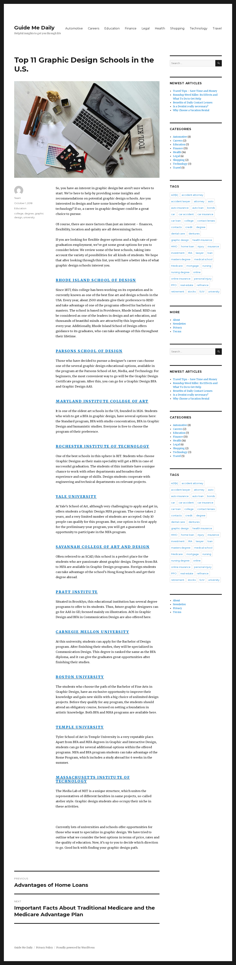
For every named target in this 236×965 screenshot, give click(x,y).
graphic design (180, 239)
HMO (174, 246)
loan (210, 252)
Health (160, 28)
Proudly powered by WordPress (75, 947)
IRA (190, 252)
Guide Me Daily (34, 27)
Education (112, 28)
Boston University (80, 677)
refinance (203, 285)
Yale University (76, 496)
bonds (211, 207)
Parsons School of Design (89, 351)
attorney (199, 201)
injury (201, 246)
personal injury (202, 278)
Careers (93, 28)
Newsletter (179, 323)
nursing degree (180, 272)
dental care (178, 233)
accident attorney (192, 194)
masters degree (180, 259)
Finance (130, 28)
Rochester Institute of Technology (102, 446)
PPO (174, 285)
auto (211, 201)
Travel (217, 28)
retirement (177, 291)
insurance (213, 246)
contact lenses (206, 220)
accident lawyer (180, 201)
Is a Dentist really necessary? (190, 106)
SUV (201, 291)
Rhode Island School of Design (96, 280)
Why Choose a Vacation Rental (191, 110)
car (173, 214)
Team (17, 198)
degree (29, 213)
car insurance (205, 214)
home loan (187, 246)
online (197, 272)
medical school (203, 259)
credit (188, 227)
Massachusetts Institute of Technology (93, 779)
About (176, 319)
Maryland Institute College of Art (102, 401)
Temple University (80, 727)
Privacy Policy (44, 947)
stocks (192, 291)
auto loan (198, 207)
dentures (194, 233)
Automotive (74, 28)
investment (178, 252)
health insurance (202, 239)
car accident (186, 214)
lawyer (200, 252)
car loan (176, 220)
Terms (177, 331)
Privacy (177, 327)
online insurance (180, 278)
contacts (176, 227)
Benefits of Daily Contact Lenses (192, 102)
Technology (198, 28)
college (18, 213)
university (29, 217)
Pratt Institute (77, 592)
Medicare (177, 265)
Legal (146, 28)
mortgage (192, 265)
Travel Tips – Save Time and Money (195, 91)
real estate (186, 285)
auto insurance (180, 207)
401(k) (174, 194)
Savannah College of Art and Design (103, 547)
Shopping (177, 28)
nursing (206, 265)
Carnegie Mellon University (92, 632)
